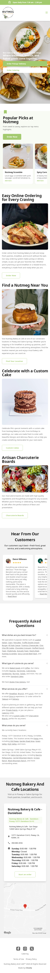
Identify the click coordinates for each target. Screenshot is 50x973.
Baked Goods (15, 668)
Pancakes (17, 642)
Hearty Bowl (34, 651)
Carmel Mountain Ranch (23, 758)
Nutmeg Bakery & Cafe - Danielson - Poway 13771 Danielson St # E (24, 820)
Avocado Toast (22, 651)
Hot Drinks (21, 671)
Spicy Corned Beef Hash (27, 654)
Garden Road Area (27, 741)
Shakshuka (11, 651)
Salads (22, 673)
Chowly (29, 968)
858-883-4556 (17, 843)
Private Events (11, 710)
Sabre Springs (16, 755)
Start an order (25, 874)
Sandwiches (7, 673)
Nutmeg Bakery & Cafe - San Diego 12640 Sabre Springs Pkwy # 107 (23, 827)
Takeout (5, 699)
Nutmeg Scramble (9, 654)
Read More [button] (12, 596)
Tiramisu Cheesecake (29, 645)
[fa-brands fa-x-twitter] (32, 949)
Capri (10, 642)
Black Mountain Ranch (17, 761)
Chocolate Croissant (23, 648)
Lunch (31, 693)
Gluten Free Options (17, 682)
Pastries (12, 671)
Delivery (15, 699)
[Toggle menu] (46, 12)
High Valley (12, 744)
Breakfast (13, 693)
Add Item (8, 181)
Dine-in (12, 696)
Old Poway (14, 741)
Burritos (16, 673)
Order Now (12, 136)
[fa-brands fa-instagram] (25, 949)
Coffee (27, 668)
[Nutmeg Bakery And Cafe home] (8, 13)
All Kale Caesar (14, 645)
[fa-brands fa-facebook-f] (18, 949)
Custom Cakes (19, 716)
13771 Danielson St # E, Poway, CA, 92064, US (25, 836)
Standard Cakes (17, 676)
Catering (5, 713)
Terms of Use (18, 959)
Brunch (21, 693)
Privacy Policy (31, 959)
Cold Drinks (31, 671)
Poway (36, 738)
